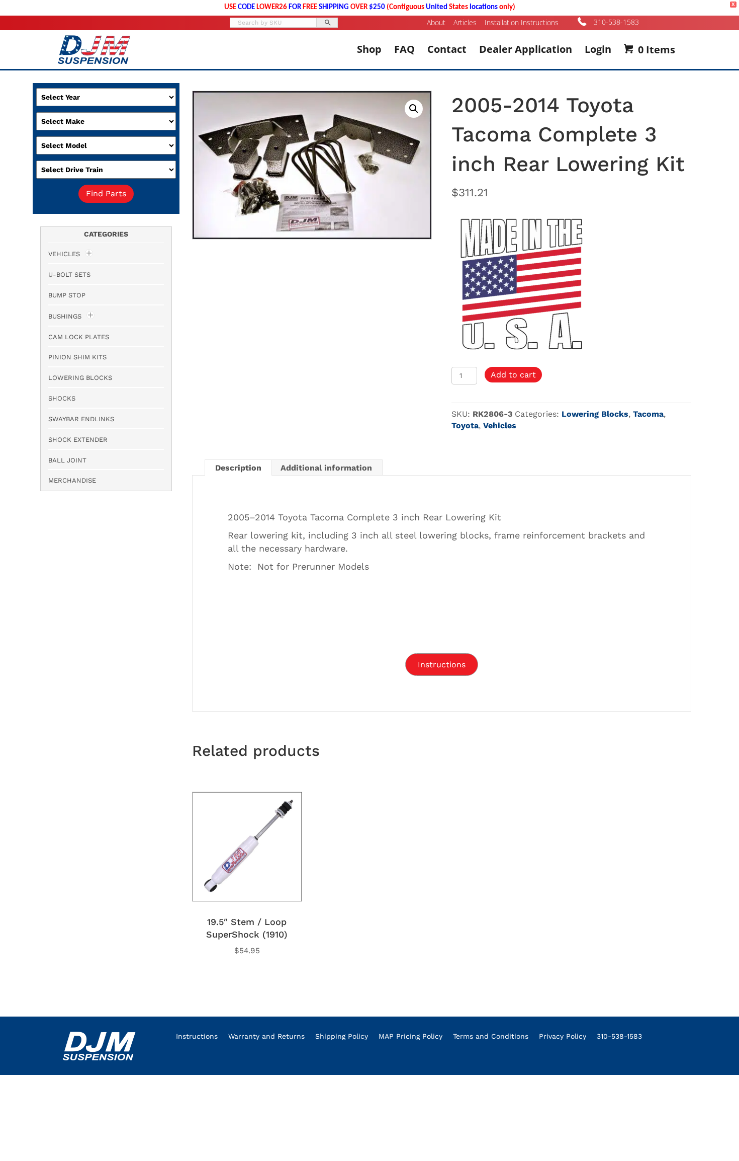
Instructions (197, 1036)
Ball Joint (67, 460)
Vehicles (499, 425)
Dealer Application (525, 49)
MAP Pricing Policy (410, 1036)
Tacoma (648, 414)
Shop (369, 49)
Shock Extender (78, 439)
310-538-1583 (616, 22)
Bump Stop (66, 295)
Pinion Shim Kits (77, 357)
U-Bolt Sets (69, 274)
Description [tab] (238, 468)
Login (598, 49)
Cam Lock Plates (78, 337)
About (436, 22)
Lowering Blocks (595, 414)
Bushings (64, 316)
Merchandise (72, 480)
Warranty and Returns (266, 1036)
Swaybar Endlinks (81, 419)
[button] (414, 109)
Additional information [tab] (326, 468)
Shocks (61, 398)
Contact (447, 49)
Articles (465, 22)
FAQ (404, 49)
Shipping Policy (341, 1036)
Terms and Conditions (490, 1036)
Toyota (465, 425)
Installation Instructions (522, 22)
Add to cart (513, 374)
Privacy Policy (562, 1036)
